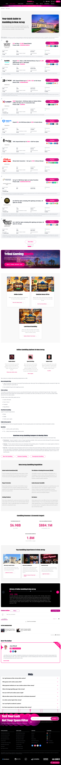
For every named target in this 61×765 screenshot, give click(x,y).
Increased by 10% (46, 528)
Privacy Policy (33, 738)
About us (32, 733)
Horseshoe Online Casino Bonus (7, 184)
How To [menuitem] (41, 3)
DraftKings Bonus (7, 226)
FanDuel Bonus (7, 125)
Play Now (52, 43)
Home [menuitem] (7, 3)
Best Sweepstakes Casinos (5, 738)
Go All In (49, 370)
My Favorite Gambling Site (27, 565)
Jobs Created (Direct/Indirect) (30, 533)
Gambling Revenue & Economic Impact (30, 516)
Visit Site (52, 61)
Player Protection (6, 483)
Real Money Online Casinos (5, 733)
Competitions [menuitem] (46, 3)
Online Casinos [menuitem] (12, 3)
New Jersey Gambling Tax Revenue (45, 521)
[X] (38, 745)
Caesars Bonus (7, 47)
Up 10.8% (15, 528)
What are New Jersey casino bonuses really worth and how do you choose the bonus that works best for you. (43, 299)
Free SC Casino (3, 740)
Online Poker (49, 361)
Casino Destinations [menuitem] (29, 3)
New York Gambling (7, 456)
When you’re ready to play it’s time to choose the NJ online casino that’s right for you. (18, 298)
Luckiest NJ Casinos (9, 572)
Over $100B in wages (30, 541)
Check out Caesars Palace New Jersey (29, 576)
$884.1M (45, 525)
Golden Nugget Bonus (7, 204)
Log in (53, 610)
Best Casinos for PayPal (20, 738)
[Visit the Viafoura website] (57, 634)
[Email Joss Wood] (11, 651)
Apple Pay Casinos (45, 573)
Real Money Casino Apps (5, 744)
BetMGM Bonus (7, 84)
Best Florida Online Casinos (20, 733)
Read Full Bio (6, 660)
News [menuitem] (37, 3)
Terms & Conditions (34, 742)
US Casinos (3, 8)
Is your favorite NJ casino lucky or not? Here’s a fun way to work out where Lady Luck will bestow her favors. (11, 568)
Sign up (57, 610)
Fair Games (34, 497)
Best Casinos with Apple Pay (20, 740)
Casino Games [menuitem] (20, 3)
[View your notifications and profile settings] (59, 619)
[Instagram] (35, 745)
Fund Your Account (44, 565)
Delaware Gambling (22, 456)
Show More (30, 241)
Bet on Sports (30, 373)
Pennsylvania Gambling (37, 456)
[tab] (4, 619)
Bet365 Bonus (7, 64)
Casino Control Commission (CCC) (10, 470)
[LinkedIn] (32, 745)
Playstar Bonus (7, 144)
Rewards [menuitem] (52, 3)
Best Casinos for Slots (4, 748)
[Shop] (44, 1)
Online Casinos (18, 294)
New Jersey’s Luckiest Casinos (9, 565)
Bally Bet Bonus (7, 164)
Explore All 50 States (19, 748)
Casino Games (12, 361)
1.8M (30, 538)
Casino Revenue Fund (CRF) (38, 483)
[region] (30, 623)
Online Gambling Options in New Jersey (30, 350)
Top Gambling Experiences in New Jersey (30, 550)
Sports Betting (30, 361)
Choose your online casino (12, 372)
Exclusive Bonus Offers (42, 294)
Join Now (54, 718)
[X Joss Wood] (15, 651)
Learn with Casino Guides (20, 742)
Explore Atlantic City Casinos (29, 336)
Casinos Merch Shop (19, 746)
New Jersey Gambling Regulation (30, 465)
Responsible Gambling (35, 740)
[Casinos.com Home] (30, 1)
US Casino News (18, 744)
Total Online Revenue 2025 (15, 521)
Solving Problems (6, 497)
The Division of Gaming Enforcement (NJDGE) (42, 470)
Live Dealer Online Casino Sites (6, 742)
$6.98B (15, 525)
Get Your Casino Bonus (42, 303)
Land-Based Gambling (30, 327)
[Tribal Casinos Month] (30, 259)
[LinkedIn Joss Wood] (13, 651)
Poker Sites (2, 746)
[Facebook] (40, 745)
